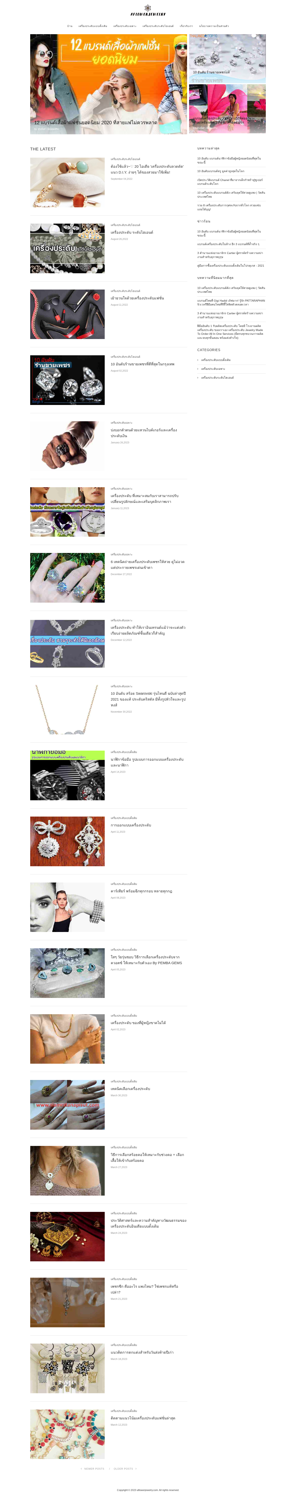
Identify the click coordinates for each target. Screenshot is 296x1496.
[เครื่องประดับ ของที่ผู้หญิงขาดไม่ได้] (67, 1039)
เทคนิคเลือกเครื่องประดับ (130, 1089)
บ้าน (69, 26)
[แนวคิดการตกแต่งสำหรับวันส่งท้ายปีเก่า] (67, 1368)
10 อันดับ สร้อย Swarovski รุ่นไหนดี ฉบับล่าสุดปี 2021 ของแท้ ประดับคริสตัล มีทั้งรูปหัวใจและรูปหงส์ (148, 699)
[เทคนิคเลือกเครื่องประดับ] (67, 1105)
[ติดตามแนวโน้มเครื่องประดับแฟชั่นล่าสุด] (67, 1434)
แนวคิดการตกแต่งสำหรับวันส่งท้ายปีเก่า (142, 1352)
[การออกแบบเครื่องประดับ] (67, 841)
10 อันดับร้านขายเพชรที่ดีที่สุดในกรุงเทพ (142, 364)
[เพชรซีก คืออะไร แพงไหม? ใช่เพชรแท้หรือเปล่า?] (67, 1302)
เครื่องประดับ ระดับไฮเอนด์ (132, 232)
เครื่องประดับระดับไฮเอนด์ (158, 26)
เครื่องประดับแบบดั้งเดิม (93, 26)
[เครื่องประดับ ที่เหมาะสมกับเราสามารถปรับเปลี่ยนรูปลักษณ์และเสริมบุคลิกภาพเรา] (67, 512)
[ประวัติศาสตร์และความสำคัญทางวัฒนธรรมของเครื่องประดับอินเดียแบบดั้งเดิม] (67, 1237)
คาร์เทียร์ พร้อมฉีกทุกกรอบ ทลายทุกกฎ (141, 891)
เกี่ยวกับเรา (186, 26)
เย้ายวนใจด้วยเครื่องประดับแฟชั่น (137, 298)
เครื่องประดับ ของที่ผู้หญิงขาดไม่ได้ (138, 1023)
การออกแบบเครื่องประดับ (131, 825)
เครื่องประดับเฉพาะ (125, 26)
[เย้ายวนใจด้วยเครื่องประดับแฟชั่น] (67, 314)
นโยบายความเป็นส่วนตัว (214, 26)
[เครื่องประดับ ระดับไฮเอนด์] (67, 248)
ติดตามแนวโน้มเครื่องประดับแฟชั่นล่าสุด (143, 1418)
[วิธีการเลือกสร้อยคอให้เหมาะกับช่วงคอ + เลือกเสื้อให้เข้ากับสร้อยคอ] (67, 1171)
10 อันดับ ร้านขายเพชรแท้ (211, 72)
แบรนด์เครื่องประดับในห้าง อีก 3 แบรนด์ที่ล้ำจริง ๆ (228, 244)
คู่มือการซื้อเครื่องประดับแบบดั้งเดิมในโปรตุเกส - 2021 (230, 265)
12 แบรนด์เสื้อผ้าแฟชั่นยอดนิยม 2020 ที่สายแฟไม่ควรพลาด (95, 122)
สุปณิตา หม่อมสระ (48, 128)
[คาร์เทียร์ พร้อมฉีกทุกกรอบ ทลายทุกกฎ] (67, 907)
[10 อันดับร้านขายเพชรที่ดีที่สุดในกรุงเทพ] (67, 380)
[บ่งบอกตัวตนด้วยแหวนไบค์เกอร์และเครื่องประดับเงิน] (67, 446)
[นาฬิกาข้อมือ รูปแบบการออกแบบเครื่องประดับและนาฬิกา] (67, 775)
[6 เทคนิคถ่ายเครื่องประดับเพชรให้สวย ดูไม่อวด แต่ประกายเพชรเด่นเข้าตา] (67, 578)
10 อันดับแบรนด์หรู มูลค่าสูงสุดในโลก (220, 171)
